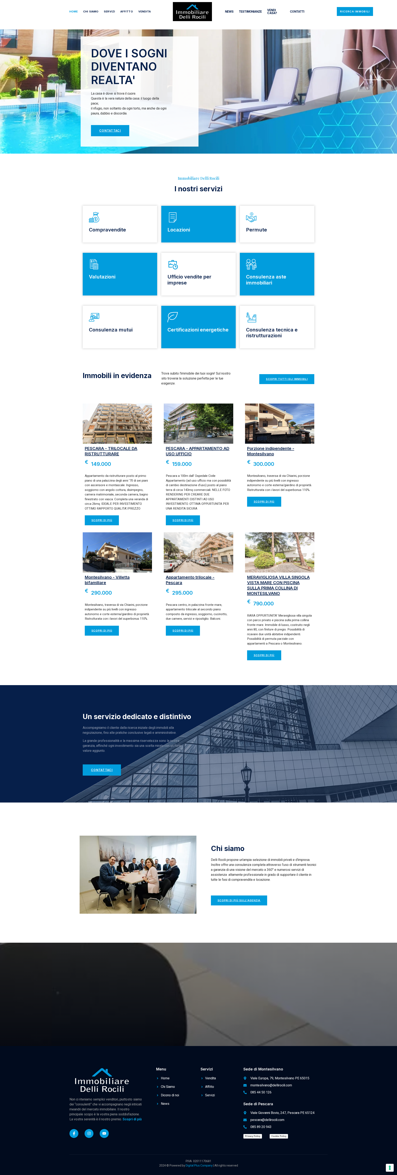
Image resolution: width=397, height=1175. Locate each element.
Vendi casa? (272, 11)
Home (73, 11)
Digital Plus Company (199, 1165)
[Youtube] (104, 1133)
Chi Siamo (90, 11)
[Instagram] (89, 1133)
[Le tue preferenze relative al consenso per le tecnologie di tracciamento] (390, 1168)
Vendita (144, 11)
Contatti (297, 11)
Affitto (126, 11)
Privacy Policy (252, 1136)
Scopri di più (132, 1119)
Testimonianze (250, 11)
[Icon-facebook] (73, 1133)
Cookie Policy (278, 1136)
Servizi (109, 11)
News (229, 11)
